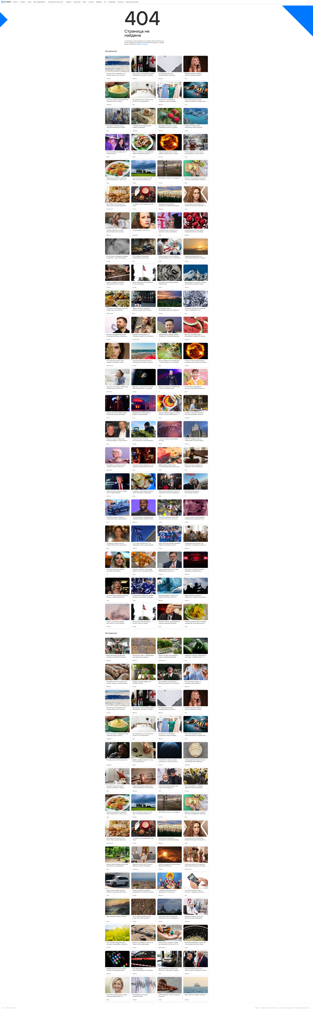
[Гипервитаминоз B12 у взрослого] (117, 911)
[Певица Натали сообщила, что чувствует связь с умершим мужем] (169, 224)
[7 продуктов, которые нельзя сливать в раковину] (143, 120)
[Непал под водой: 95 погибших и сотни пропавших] (143, 277)
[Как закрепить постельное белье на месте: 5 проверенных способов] (143, 94)
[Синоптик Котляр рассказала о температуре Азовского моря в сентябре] (143, 355)
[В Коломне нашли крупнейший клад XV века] (169, 277)
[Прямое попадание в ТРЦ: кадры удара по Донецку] (169, 772)
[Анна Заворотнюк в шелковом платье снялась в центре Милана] (117, 642)
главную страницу (142, 44)
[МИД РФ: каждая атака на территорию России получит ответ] (195, 433)
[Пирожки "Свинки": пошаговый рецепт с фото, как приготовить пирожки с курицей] (143, 564)
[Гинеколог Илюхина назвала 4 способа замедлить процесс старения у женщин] (195, 407)
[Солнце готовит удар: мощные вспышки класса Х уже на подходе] (195, 355)
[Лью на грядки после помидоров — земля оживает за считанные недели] (169, 355)
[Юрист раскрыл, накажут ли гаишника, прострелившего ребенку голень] (195, 459)
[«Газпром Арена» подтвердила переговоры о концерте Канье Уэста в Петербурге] (169, 694)
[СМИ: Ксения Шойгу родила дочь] (117, 694)
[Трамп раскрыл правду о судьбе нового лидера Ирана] (117, 485)
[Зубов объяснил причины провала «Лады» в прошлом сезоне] (169, 537)
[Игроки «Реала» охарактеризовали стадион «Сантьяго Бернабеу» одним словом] (195, 720)
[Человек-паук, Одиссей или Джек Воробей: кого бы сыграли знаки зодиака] (117, 720)
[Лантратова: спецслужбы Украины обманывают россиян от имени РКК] (143, 68)
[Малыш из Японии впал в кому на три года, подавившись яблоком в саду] (195, 172)
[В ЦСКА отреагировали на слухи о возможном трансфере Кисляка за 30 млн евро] (143, 772)
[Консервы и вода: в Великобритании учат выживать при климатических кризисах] (169, 303)
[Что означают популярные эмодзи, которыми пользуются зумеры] (195, 381)
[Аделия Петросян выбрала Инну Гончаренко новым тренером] (117, 407)
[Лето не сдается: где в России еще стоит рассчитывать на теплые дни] (143, 172)
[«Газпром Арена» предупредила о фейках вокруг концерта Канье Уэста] (143, 511)
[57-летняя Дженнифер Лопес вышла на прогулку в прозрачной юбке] (143, 642)
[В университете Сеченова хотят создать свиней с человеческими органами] (117, 832)
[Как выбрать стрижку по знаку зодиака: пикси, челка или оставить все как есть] (117, 459)
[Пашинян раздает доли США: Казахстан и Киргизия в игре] (169, 642)
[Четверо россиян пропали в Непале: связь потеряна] (143, 616)
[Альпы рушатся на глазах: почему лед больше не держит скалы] (195, 277)
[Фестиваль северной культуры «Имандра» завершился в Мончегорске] (195, 564)
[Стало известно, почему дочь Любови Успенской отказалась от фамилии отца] (195, 198)
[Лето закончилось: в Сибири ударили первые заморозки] (195, 937)
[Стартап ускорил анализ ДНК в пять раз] (169, 433)
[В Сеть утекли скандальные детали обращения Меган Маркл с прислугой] (143, 720)
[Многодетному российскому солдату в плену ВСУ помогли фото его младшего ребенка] (117, 806)
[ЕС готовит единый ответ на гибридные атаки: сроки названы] (143, 537)
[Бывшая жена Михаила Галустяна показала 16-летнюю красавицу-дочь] (169, 485)
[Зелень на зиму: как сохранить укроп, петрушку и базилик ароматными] (169, 806)
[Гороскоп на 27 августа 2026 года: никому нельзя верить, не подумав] (117, 381)
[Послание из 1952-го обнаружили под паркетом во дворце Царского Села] (143, 806)
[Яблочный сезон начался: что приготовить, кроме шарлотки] (117, 198)
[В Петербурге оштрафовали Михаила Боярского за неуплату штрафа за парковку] (169, 832)
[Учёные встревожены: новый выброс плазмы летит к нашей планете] (169, 146)
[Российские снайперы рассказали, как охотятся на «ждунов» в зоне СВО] (195, 668)
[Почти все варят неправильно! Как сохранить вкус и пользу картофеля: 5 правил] (117, 94)
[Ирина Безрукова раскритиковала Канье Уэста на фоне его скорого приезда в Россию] (143, 694)
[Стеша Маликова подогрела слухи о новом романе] (117, 668)
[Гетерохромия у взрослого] (143, 224)
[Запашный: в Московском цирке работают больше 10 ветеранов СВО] (195, 642)
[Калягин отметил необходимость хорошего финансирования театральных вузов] (169, 616)
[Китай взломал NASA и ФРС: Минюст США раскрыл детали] (169, 720)
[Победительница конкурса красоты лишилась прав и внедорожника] (195, 68)
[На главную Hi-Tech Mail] (7, 2)
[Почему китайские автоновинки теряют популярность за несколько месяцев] (195, 303)
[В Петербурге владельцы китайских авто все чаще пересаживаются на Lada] (143, 250)
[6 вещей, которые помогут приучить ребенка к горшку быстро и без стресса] (117, 937)
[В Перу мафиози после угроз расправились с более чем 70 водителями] (195, 146)
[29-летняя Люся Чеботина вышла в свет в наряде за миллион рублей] (117, 746)
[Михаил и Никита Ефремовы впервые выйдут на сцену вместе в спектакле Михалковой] (117, 433)
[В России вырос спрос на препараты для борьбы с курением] (195, 832)
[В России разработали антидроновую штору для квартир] (169, 68)
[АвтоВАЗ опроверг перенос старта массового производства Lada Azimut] (117, 511)
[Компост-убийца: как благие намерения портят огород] (117, 277)
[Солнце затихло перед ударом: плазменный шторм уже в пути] (195, 511)
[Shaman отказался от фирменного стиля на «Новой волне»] (169, 381)
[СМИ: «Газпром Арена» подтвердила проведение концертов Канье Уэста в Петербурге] (195, 746)
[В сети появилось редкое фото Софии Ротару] (117, 146)
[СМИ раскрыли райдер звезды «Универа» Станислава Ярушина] (169, 329)
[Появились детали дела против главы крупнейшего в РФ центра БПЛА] (143, 937)
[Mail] (2, 2)
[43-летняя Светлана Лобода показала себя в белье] (117, 564)
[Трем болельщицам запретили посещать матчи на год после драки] (169, 511)
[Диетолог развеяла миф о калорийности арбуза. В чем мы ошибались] (195, 329)
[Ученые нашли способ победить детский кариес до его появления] (169, 250)
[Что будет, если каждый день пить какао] (143, 198)
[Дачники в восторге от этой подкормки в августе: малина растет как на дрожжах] (169, 120)
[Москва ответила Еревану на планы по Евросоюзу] (143, 746)
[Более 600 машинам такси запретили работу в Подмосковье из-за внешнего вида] (195, 94)
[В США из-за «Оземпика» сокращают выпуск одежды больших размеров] (169, 94)
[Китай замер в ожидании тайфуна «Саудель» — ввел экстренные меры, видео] (117, 250)
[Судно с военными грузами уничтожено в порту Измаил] (117, 616)
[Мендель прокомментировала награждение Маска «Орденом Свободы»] (117, 329)
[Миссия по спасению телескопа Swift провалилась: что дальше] (143, 381)
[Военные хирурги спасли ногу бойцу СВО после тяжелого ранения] (169, 590)
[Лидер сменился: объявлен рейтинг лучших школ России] (143, 303)
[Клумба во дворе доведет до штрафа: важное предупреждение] (143, 832)
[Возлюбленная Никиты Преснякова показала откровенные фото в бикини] (195, 485)
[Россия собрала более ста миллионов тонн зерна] (195, 772)
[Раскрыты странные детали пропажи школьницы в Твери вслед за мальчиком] (117, 120)
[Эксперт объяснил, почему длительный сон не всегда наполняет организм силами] (117, 224)
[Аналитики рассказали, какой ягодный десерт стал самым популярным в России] (195, 224)
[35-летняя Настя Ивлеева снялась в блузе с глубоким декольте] (117, 590)
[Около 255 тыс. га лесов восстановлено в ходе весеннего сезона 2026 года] (143, 433)
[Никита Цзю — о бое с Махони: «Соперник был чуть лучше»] (169, 668)
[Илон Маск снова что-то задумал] (169, 172)
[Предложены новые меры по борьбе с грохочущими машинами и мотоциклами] (143, 407)
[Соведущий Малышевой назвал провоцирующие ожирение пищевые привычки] (195, 911)
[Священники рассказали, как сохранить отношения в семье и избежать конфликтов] (195, 537)
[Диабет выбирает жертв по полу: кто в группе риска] (143, 911)
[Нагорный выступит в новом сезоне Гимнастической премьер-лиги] (195, 694)
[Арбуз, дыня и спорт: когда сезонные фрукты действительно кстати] (169, 459)
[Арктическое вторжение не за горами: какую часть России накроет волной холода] (117, 68)
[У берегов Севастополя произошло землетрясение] (195, 120)
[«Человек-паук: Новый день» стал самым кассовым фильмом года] (143, 459)
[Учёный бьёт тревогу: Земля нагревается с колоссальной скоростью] (169, 911)
